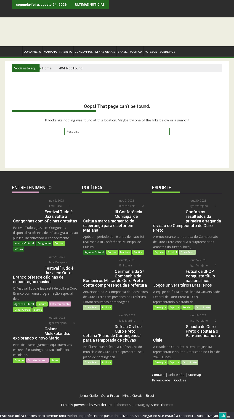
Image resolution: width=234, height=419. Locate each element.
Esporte (159, 252)
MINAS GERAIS (105, 51)
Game (54, 360)
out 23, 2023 (56, 318)
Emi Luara (55, 206)
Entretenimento (60, 304)
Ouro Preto (91, 307)
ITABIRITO (65, 51)
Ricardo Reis (127, 206)
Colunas (19, 360)
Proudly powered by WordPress (86, 404)
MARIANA (50, 51)
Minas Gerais (22, 309)
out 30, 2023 (127, 315)
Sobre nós (176, 374)
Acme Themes (162, 404)
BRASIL (123, 51)
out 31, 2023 (127, 260)
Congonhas (84, 51)
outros (38, 309)
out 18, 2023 (198, 315)
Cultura (59, 243)
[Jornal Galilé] (16, 51)
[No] (228, 417)
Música (18, 249)
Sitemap (194, 374)
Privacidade (161, 380)
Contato (158, 374)
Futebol (151, 51)
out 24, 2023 (198, 260)
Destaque (160, 307)
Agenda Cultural (24, 243)
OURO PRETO (32, 51)
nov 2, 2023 (56, 201)
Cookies (180, 380)
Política (136, 51)
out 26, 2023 (56, 257)
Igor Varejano (57, 262)
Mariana (125, 252)
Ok (223, 415)
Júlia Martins (127, 321)
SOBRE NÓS (167, 51)
